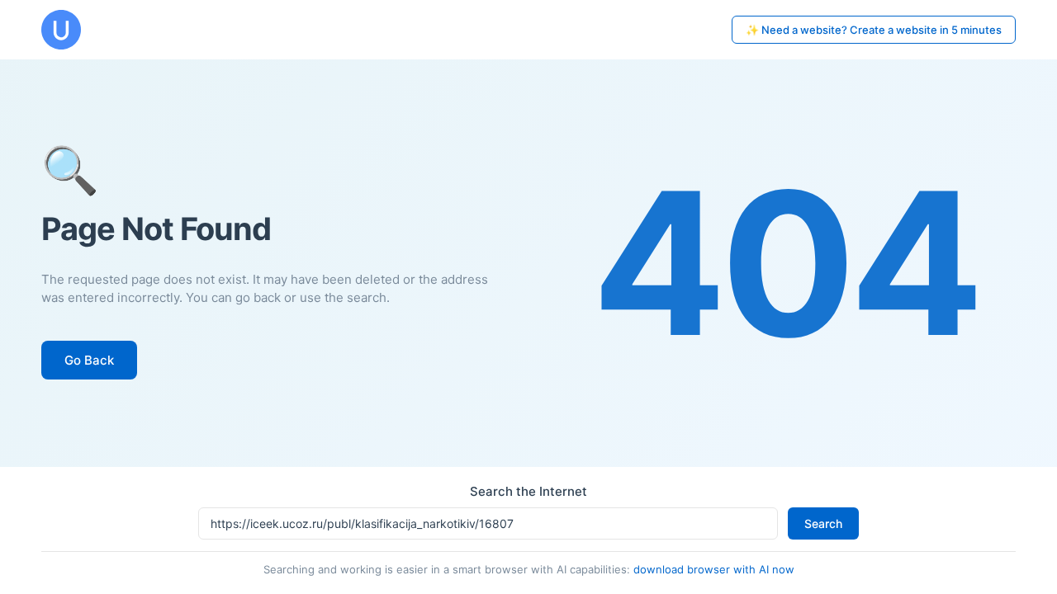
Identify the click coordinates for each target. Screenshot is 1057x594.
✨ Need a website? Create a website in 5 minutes (874, 29)
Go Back (89, 360)
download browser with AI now (713, 569)
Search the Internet (528, 491)
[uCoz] (61, 30)
